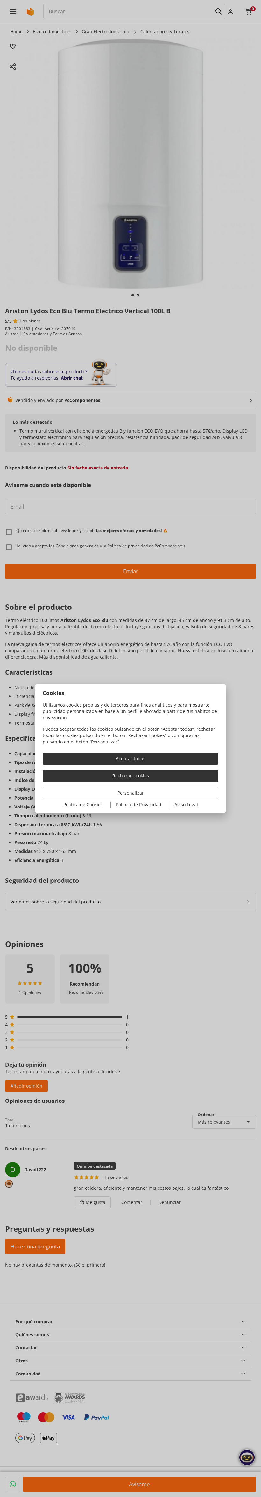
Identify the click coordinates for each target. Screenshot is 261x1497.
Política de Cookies (83, 805)
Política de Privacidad (138, 805)
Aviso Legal (186, 805)
